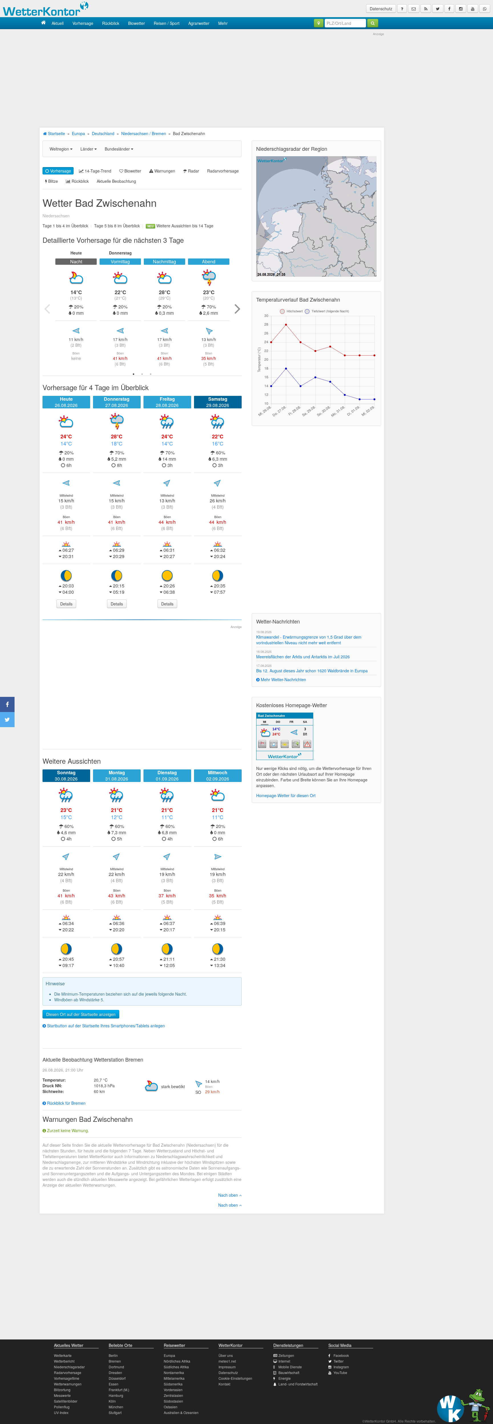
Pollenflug (62, 1406)
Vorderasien (173, 1389)
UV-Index (61, 1412)
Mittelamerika (174, 1378)
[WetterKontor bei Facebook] (449, 8)
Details (66, 604)
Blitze (52, 181)
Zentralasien (173, 1395)
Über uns (226, 1355)
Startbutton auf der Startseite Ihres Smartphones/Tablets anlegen (105, 1025)
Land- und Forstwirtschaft (298, 1383)
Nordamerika (174, 1372)
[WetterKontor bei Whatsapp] (484, 8)
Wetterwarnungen (68, 1383)
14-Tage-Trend (97, 171)
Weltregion (60, 149)
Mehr (223, 23)
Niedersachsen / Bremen (143, 133)
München (116, 1406)
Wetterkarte (63, 1355)
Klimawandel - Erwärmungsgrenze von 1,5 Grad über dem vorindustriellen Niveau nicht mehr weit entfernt (308, 639)
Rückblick (110, 23)
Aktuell (58, 23)
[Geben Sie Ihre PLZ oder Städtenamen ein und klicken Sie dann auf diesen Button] (372, 23)
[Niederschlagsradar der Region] (316, 216)
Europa (78, 133)
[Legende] (402, 8)
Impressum (227, 1366)
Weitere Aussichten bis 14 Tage (180, 225)
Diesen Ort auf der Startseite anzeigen (81, 1014)
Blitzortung (62, 1389)
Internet (284, 1361)
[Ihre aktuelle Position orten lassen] (319, 23)
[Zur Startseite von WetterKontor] (43, 23)
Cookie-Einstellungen (235, 1378)
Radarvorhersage (223, 171)
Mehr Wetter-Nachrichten (283, 679)
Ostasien (170, 1406)
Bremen (115, 1361)
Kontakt (224, 1383)
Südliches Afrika (176, 1366)
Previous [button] (47, 308)
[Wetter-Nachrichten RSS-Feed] (426, 8)
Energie (284, 1378)
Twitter (339, 1361)
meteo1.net (227, 1361)
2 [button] (142, 374)
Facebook (341, 1355)
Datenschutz (381, 8)
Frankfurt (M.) (119, 1389)
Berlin (113, 1355)
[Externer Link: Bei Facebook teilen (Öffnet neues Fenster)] (7, 704)
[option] (76, 308)
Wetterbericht (64, 1361)
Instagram (341, 1366)
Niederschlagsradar (69, 1366)
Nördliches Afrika (177, 1361)
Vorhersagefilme (66, 1378)
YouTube (340, 1372)
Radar (193, 171)
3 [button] (150, 374)
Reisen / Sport (166, 23)
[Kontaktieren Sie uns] (413, 8)
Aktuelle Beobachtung (116, 181)
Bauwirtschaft (288, 1372)
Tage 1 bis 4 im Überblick (65, 225)
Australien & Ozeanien (181, 1412)
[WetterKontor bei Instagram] (460, 8)
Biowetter (136, 23)
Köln (112, 1401)
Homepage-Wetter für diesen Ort (286, 795)
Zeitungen (286, 1355)
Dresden (115, 1372)
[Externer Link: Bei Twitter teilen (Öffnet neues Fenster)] (7, 719)
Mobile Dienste (290, 1366)
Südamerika (173, 1383)
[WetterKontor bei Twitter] (437, 8)
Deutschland (103, 133)
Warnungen (164, 171)
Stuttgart (115, 1412)
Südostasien (173, 1401)
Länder (87, 149)
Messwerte (62, 1395)
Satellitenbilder (65, 1401)
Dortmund (116, 1366)
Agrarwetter (198, 23)
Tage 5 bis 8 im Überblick (117, 225)
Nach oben (228, 1195)
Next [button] (237, 308)
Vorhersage (82, 23)
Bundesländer (118, 149)
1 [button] (133, 374)
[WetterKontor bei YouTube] (472, 8)
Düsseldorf (117, 1378)
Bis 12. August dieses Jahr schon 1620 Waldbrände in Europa (312, 670)
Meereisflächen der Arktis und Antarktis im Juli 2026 (303, 656)
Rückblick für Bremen (66, 1103)
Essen (113, 1383)
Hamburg (116, 1395)
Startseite (56, 133)
